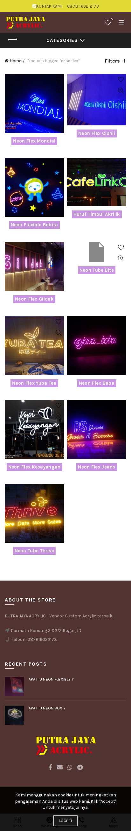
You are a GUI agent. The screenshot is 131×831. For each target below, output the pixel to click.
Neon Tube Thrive (34, 551)
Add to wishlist (58, 79)
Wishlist (112, 19)
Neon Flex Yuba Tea (34, 383)
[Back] (13, 39)
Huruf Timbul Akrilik (96, 214)
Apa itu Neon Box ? (47, 708)
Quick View (58, 90)
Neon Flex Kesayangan (34, 467)
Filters (112, 61)
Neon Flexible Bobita (34, 225)
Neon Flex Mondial (34, 141)
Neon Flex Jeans (96, 467)
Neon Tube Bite (96, 270)
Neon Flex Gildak (34, 299)
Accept (65, 821)
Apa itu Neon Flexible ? (51, 679)
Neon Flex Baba (96, 383)
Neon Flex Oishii (96, 133)
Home (15, 60)
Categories (62, 40)
